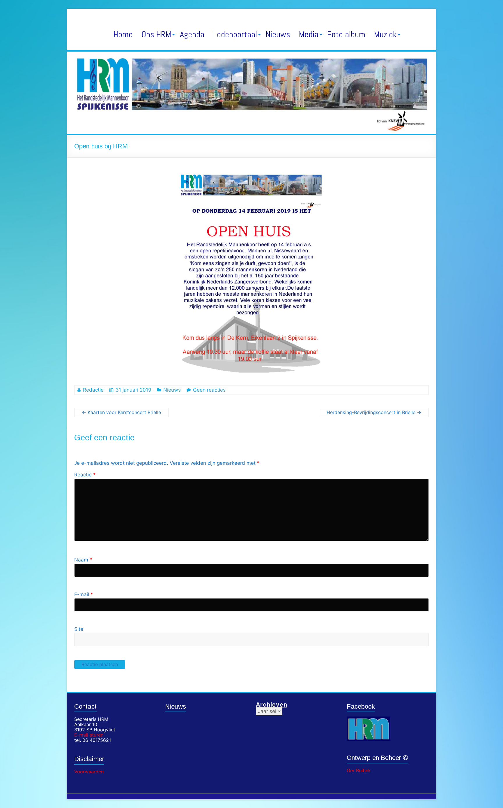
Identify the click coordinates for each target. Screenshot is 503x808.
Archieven (271, 704)
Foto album (346, 34)
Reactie (85, 475)
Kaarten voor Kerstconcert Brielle (121, 412)
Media (308, 34)
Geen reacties (209, 390)
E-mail (83, 594)
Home (123, 34)
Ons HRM (156, 34)
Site (78, 629)
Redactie (93, 390)
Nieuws (278, 34)
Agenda (192, 34)
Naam (83, 560)
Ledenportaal (235, 34)
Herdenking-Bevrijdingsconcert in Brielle (374, 412)
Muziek (385, 34)
